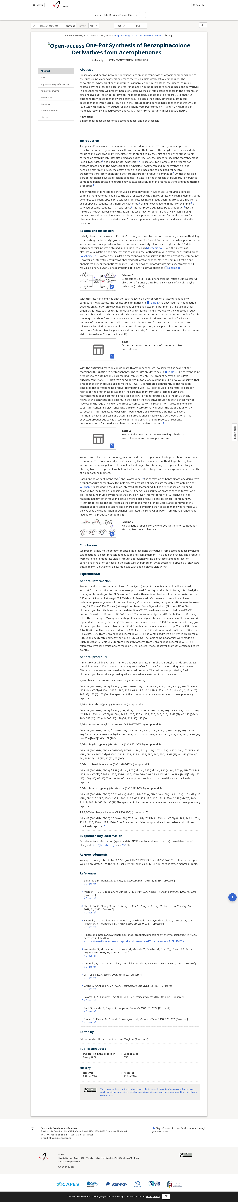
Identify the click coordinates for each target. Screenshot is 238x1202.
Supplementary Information (55, 84)
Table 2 (171, 372)
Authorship (97, 60)
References (46, 97)
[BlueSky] (59, 1167)
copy (168, 35)
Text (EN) (121, 25)
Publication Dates (49, 110)
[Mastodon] (63, 1167)
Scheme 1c (174, 267)
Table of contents (49, 25)
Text (43, 77)
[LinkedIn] (66, 1167)
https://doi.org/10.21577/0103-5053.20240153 (138, 35)
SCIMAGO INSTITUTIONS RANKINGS (128, 60)
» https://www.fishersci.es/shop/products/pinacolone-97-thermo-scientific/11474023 (134, 941)
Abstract (45, 71)
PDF (138, 25)
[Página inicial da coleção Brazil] (43, 1160)
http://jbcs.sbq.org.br (104, 845)
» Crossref (90, 883)
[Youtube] (72, 1167)
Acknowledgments (50, 90)
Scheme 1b (89, 256)
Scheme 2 (88, 487)
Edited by (45, 103)
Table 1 (153, 302)
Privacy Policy (152, 1196)
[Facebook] (69, 1167)
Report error (234, 432)
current (82, 25)
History (44, 117)
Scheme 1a (155, 248)
